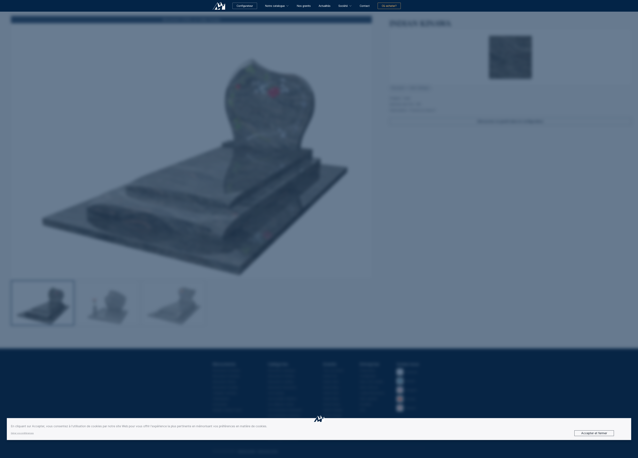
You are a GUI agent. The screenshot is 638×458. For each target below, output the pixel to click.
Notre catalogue (275, 5)
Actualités (324, 5)
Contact (365, 5)
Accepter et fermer (594, 433)
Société (343, 5)
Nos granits (304, 5)
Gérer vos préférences (22, 433)
